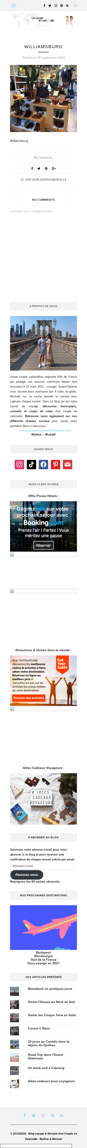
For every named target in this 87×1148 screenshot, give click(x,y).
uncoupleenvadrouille (46, 179)
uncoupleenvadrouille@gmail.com (45, 430)
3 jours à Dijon (39, 1028)
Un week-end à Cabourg (46, 1068)
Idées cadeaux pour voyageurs (51, 1081)
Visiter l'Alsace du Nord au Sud (51, 1002)
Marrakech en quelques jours (50, 988)
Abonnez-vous (26, 875)
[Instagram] (19, 464)
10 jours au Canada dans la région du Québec (48, 1043)
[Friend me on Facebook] (43, 464)
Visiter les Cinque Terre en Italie (52, 1015)
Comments (43, 157)
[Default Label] (31, 464)
